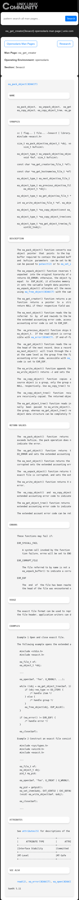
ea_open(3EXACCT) (63, 881)
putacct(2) (45, 264)
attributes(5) (30, 831)
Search (71, 18)
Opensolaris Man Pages (21, 43)
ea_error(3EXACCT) (42, 337)
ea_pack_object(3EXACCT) (23, 84)
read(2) (21, 881)
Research (65, 43)
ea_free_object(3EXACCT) (39, 292)
